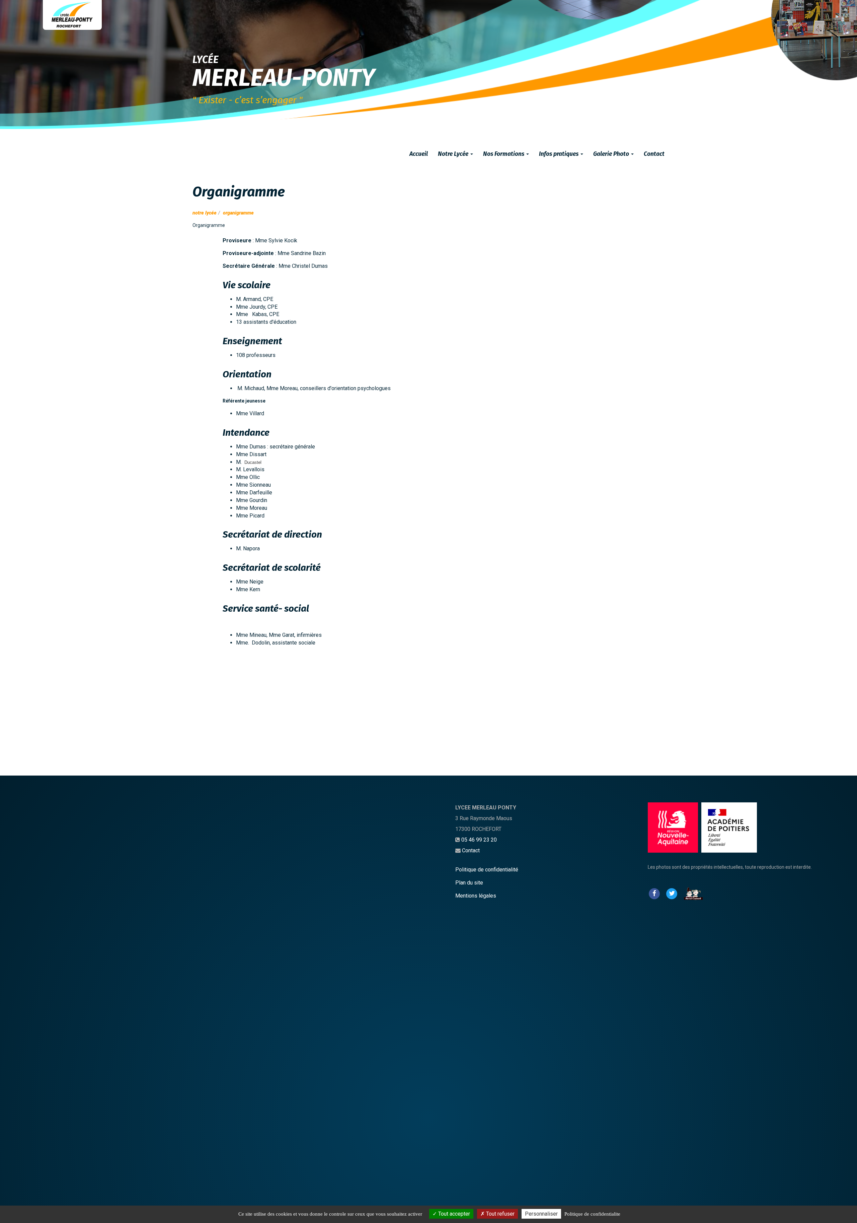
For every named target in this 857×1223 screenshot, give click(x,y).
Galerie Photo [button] (611, 154)
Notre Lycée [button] (454, 154)
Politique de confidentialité (486, 869)
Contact (654, 154)
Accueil (418, 154)
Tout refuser (500, 1214)
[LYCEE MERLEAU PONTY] (72, 15)
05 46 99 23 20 (479, 840)
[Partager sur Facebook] (654, 893)
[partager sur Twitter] (671, 893)
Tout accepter (453, 1214)
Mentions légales (475, 896)
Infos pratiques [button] (559, 154)
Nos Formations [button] (504, 154)
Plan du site (469, 882)
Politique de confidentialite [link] (592, 1214)
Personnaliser (541, 1214)
